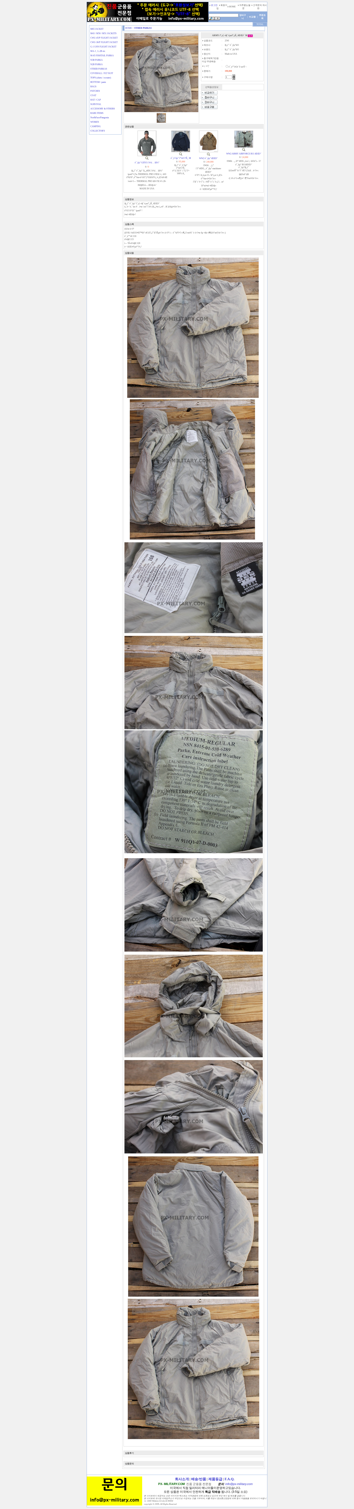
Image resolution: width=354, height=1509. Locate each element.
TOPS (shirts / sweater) (100, 77)
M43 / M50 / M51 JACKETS (103, 33)
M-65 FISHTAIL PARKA (102, 55)
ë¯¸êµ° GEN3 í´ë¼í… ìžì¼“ (147, 162)
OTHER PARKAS (98, 69)
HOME (128, 28)
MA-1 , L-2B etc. (98, 51)
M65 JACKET (96, 29)
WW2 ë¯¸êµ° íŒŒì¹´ (208, 158)
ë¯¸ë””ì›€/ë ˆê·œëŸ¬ (238, 67)
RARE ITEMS (96, 113)
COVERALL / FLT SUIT (101, 73)
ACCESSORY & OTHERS (102, 108)
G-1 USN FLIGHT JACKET (103, 46)
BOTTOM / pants (98, 82)
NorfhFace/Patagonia (99, 117)
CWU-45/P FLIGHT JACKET (104, 38)
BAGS (93, 86)
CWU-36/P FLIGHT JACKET (104, 42)
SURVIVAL (95, 104)
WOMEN (94, 122)
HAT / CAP (95, 100)
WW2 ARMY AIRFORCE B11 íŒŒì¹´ (243, 153)
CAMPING (95, 126)
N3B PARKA (96, 60)
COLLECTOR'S (97, 131)
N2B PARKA (96, 64)
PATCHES (95, 91)
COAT (93, 95)
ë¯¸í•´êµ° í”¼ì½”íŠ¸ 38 (181, 158)
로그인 (214, 5)
